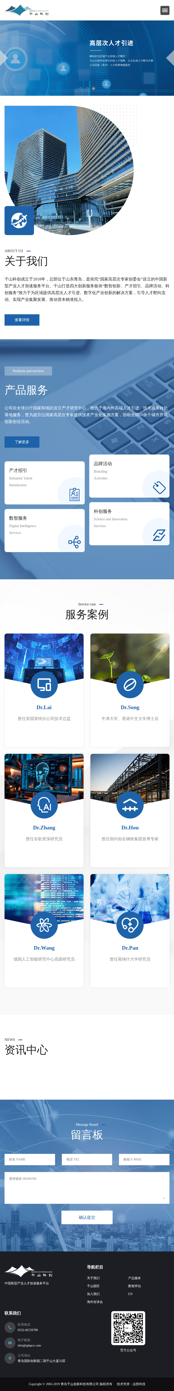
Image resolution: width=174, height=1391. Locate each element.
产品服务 (134, 1278)
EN (130, 1294)
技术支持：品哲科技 (131, 1384)
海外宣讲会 (95, 1302)
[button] (4, 58)
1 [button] (80, 88)
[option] (87, 58)
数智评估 (134, 1286)
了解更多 (22, 442)
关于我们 (93, 1278)
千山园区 (93, 1286)
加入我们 (93, 1294)
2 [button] (87, 88)
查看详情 (22, 320)
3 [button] (93, 88)
